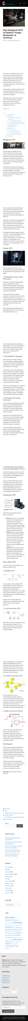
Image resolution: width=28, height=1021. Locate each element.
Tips (16, 946)
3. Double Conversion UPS (15, 133)
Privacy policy (11, 1018)
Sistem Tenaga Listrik (16, 941)
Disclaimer (23, 1018)
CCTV (20, 920)
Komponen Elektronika (9, 929)
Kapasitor (20, 927)
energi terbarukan (8, 925)
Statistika (8, 944)
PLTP (11, 935)
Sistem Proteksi (9, 942)
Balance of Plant (10, 920)
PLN (17, 933)
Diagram (6, 922)
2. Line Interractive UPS (15, 131)
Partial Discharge (17, 931)
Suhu (12, 943)
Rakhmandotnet (6, 981)
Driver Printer (11, 923)
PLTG (6, 935)
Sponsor (7, 888)
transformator (7, 948)
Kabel (17, 927)
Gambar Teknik (20, 925)
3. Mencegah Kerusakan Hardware (17, 122)
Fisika (16, 925)
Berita (6, 869)
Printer (6, 937)
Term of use (17, 1018)
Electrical (7, 809)
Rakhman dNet (6, 977)
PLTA (20, 933)
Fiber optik (13, 925)
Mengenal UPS (11, 114)
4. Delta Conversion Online (15, 134)
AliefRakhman (5, 982)
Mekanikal (7, 876)
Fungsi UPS (10, 116)
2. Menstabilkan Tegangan (15, 120)
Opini (6, 879)
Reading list (8, 883)
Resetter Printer (17, 937)
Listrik (20, 929)
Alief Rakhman (6, 975)
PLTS (14, 935)
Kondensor (16, 929)
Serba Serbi (8, 886)
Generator (9, 927)
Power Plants (8, 881)
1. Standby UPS (13, 130)
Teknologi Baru (10, 946)
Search (7, 823)
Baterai (17, 920)
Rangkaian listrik (11, 937)
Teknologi (7, 890)
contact (4, 967)
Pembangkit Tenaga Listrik (10, 933)
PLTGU (8, 935)
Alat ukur (16, 917)
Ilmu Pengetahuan (10, 874)
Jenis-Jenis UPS (11, 128)
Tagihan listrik (15, 943)
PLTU (18, 935)
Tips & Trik (8, 893)
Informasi (14, 927)
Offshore (11, 931)
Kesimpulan (10, 136)
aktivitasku (9, 917)
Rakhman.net (5, 979)
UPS (6, 811)
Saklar (11, 939)
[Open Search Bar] (20, 3)
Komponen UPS (11, 126)
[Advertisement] (14, 58)
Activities (7, 867)
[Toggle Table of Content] (4, 113)
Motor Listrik (7, 931)
